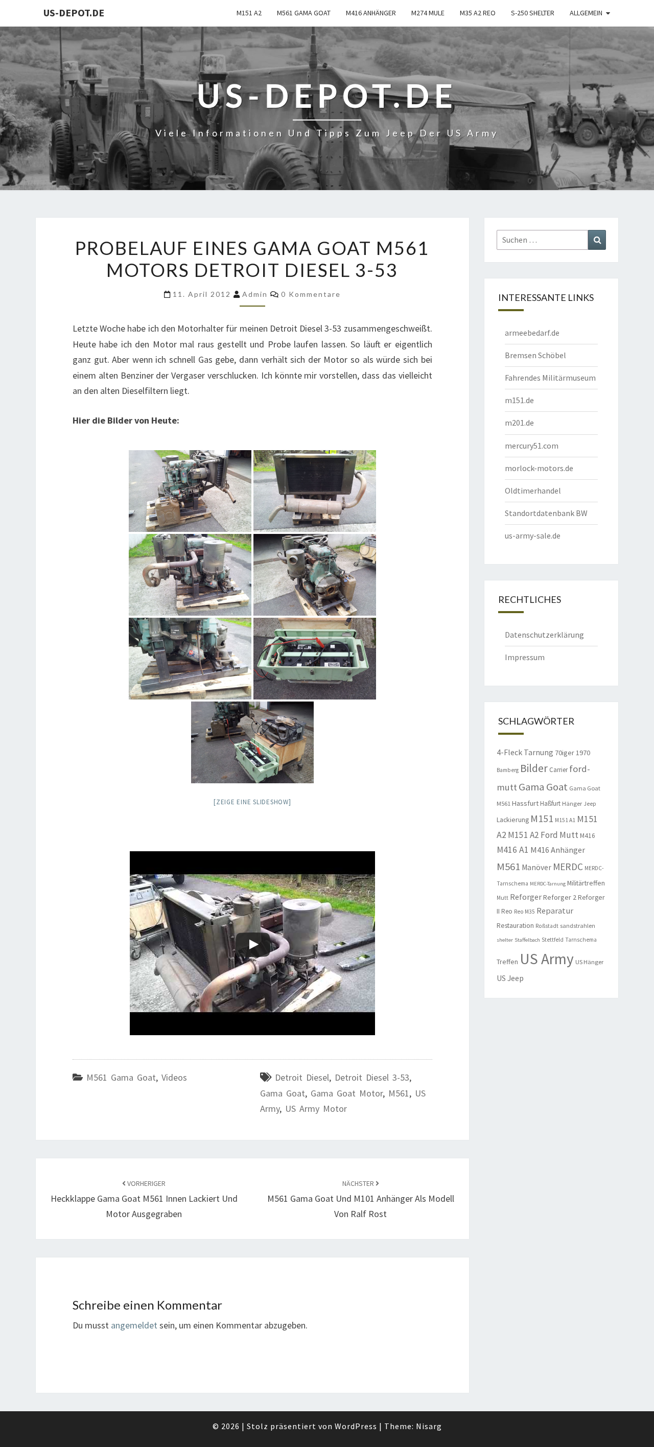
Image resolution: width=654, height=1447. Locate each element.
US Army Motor (316, 1108)
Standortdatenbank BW (546, 513)
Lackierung (513, 819)
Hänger (572, 803)
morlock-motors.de (539, 468)
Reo (506, 911)
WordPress (356, 1426)
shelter (505, 940)
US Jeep (510, 978)
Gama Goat (282, 1093)
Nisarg (429, 1426)
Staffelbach (527, 940)
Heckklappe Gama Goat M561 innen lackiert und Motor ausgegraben (144, 1199)
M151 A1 (565, 820)
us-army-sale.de (532, 535)
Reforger (526, 897)
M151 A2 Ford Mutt (543, 835)
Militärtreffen (586, 883)
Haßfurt (550, 803)
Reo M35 (524, 911)
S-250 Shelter (532, 12)
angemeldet (134, 1325)
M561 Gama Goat (304, 12)
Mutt (502, 897)
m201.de (519, 422)
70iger (564, 752)
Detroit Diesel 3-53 (372, 1077)
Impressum (525, 657)
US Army (547, 958)
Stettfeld (553, 939)
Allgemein (586, 12)
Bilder (534, 768)
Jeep (589, 803)
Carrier (558, 769)
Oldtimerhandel (533, 490)
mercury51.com (531, 445)
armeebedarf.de (532, 333)
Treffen (507, 961)
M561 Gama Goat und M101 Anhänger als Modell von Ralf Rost (360, 1199)
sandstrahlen (577, 925)
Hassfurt (525, 803)
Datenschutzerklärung (544, 634)
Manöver (536, 867)
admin (255, 294)
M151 (541, 818)
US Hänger (589, 962)
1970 (583, 752)
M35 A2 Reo (478, 12)
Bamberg (508, 770)
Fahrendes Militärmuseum (550, 377)
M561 (398, 1093)
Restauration (515, 925)
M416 (587, 835)
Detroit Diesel (302, 1077)
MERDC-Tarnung (548, 883)
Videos (174, 1077)
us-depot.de (73, 12)
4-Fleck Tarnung (525, 752)
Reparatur (554, 910)
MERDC (568, 866)
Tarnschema (581, 939)
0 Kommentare (311, 294)
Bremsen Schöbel (535, 355)
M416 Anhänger (371, 12)
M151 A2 (249, 12)
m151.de (519, 400)
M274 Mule (428, 12)
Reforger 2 (559, 897)
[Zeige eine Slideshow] (252, 802)
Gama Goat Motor (347, 1093)
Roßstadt (546, 925)
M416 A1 (513, 849)
